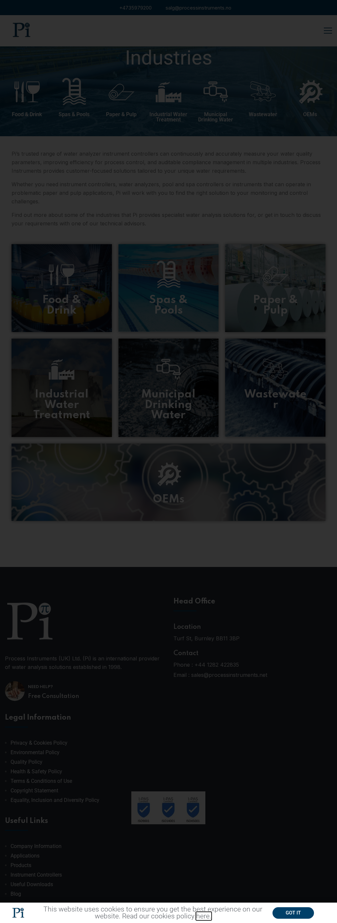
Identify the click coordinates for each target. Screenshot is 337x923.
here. (203, 916)
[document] (168, 461)
